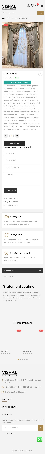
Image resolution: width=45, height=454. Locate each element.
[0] (36, 5)
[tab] (22, 270)
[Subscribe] (40, 428)
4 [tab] (24, 359)
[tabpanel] (11, 342)
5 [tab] (27, 359)
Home (4, 19)
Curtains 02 (27, 351)
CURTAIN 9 (4, 351)
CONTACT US (14, 143)
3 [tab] (22, 359)
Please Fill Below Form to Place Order (18, 147)
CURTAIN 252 (12, 205)
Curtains (12, 19)
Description (9, 270)
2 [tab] (20, 359)
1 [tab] (18, 359)
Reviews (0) (9, 277)
